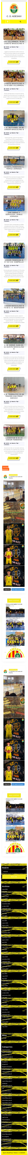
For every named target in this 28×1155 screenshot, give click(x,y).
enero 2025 (5, 928)
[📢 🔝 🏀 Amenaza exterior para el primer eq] (14, 533)
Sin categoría (5, 1136)
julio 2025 (4, 913)
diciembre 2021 (6, 1012)
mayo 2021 (5, 1026)
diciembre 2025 (6, 901)
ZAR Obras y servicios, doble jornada (14, 214)
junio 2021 (4, 1024)
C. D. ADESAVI (14, 16)
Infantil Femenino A (7, 1093)
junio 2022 (4, 997)
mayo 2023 (5, 976)
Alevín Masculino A (6, 1054)
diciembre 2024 (6, 930)
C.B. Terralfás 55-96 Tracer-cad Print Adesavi (14, 396)
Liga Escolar (5, 1117)
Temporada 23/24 (6, 1141)
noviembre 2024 (6, 932)
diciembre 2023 (6, 959)
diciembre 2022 (6, 988)
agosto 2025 (5, 911)
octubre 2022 (5, 993)
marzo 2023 (5, 980)
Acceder (4, 1038)
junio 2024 (4, 944)
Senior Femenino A (6, 1124)
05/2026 (7, 47)
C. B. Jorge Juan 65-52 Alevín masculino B (14, 347)
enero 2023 (5, 985)
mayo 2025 (5, 918)
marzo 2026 (5, 894)
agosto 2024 (5, 940)
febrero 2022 (5, 1007)
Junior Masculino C (7, 1115)
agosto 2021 (5, 1021)
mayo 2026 (5, 889)
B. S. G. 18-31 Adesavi (11, 646)
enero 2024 (5, 956)
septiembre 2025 (6, 908)
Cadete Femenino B (7, 1074)
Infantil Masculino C (7, 1102)
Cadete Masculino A (7, 1076)
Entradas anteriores (5, 468)
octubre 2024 (5, 935)
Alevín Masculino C (6, 1059)
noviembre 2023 (6, 961)
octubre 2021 (5, 1017)
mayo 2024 (5, 947)
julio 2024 (4, 942)
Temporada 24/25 (6, 1143)
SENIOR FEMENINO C (7, 1129)
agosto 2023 (5, 968)
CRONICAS (4, 1083)
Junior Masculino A (7, 1110)
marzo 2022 (5, 1005)
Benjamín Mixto (6, 1069)
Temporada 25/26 (6, 1146)
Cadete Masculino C (7, 1081)
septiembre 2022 (6, 995)
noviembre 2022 (6, 990)
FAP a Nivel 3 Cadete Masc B (13, 618)
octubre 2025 (5, 906)
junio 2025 (4, 915)
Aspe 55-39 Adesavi (11, 658)
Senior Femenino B (6, 1127)
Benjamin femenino (7, 1066)
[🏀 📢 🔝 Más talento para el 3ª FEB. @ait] (14, 555)
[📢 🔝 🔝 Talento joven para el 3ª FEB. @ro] (14, 576)
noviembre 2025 (6, 903)
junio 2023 (4, 973)
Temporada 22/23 (6, 1139)
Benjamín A (5, 1062)
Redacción (13, 47)
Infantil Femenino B (7, 1095)
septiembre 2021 (6, 1019)
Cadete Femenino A (7, 1071)
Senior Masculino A (7, 1131)
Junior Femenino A (6, 1105)
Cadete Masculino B (7, 1078)
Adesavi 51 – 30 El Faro (11, 631)
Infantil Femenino (6, 1090)
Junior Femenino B (6, 1107)
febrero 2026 (5, 896)
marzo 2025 (5, 923)
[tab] (7, 21)
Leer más (14, 62)
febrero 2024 (5, 954)
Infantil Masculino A (7, 1098)
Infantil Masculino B (7, 1100)
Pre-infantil (5, 1122)
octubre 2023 (5, 964)
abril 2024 (4, 949)
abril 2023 (4, 978)
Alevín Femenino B (6, 1052)
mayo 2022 (5, 1000)
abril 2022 (4, 1002)
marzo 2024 (5, 952)
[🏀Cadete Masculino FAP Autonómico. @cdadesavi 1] (14, 491)
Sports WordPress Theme (10, 1153)
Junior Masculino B (7, 1112)
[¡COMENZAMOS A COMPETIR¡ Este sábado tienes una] (14, 512)
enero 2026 (5, 899)
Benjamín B (5, 1064)
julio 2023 (4, 971)
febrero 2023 (5, 983)
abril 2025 (4, 920)
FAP (3, 1088)
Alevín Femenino (6, 1049)
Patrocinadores (6, 1119)
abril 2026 (4, 891)
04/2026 (7, 88)
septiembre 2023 (6, 966)
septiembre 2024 (6, 937)
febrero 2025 (5, 925)
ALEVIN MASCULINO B (7, 1057)
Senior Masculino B (7, 1134)
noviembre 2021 (6, 1014)
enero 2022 (5, 1009)
